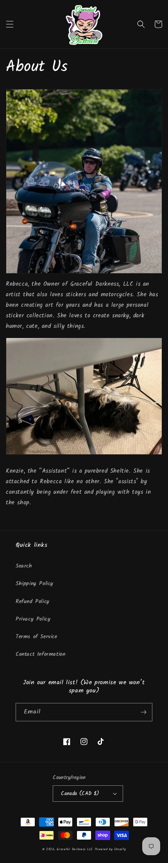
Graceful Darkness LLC (75, 849)
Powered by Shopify (110, 849)
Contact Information (40, 654)
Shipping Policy (35, 583)
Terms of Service (36, 636)
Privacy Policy (33, 619)
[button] (9, 24)
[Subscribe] (143, 712)
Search (24, 566)
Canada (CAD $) (80, 794)
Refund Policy (33, 601)
